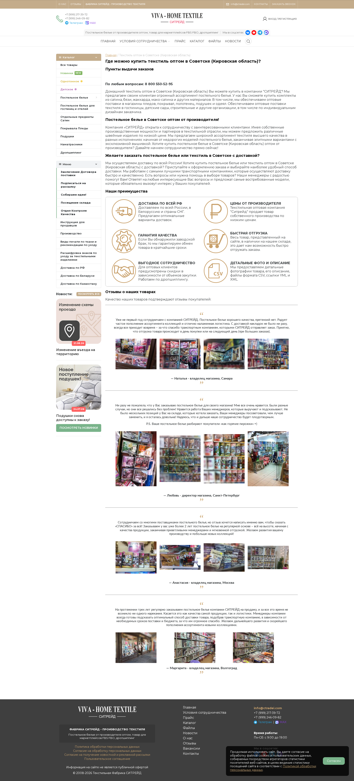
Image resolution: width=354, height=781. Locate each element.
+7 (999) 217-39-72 (76, 14)
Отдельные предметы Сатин (77, 118)
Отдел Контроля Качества (74, 212)
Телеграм (76, 22)
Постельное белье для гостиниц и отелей (77, 107)
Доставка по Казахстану (78, 283)
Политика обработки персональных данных (107, 747)
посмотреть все (89, 294)
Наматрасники (71, 144)
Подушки (67, 136)
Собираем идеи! (73, 194)
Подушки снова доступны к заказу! (73, 418)
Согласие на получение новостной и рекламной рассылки (107, 755)
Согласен (334, 761)
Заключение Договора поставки (78, 173)
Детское (66, 89)
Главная (111, 55)
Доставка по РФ (72, 267)
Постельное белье (74, 97)
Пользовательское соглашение (107, 759)
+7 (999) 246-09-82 (77, 18)
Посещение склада (76, 202)
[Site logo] (177, 23)
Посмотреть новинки (79, 428)
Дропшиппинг (70, 152)
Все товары (68, 65)
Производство (71, 233)
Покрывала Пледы (74, 128)
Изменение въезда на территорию (75, 352)
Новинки (70, 73)
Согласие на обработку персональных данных (107, 751)
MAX (93, 22)
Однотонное (69, 81)
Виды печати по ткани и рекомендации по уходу (78, 243)
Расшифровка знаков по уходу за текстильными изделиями (78, 256)
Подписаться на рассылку (73, 184)
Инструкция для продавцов (72, 223)
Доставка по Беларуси (77, 275)
